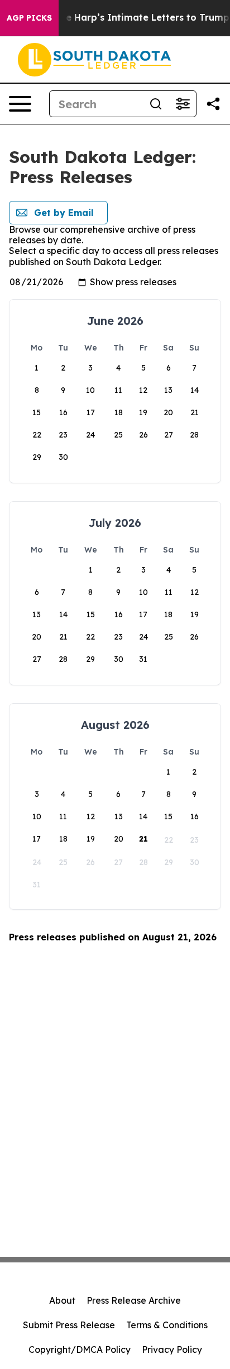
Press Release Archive (134, 1300)
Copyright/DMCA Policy (79, 1349)
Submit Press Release (69, 1324)
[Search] (155, 104)
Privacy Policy (172, 1349)
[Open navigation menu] (20, 104)
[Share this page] (213, 104)
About (62, 1300)
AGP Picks (29, 18)
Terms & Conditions (167, 1324)
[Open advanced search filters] (182, 104)
